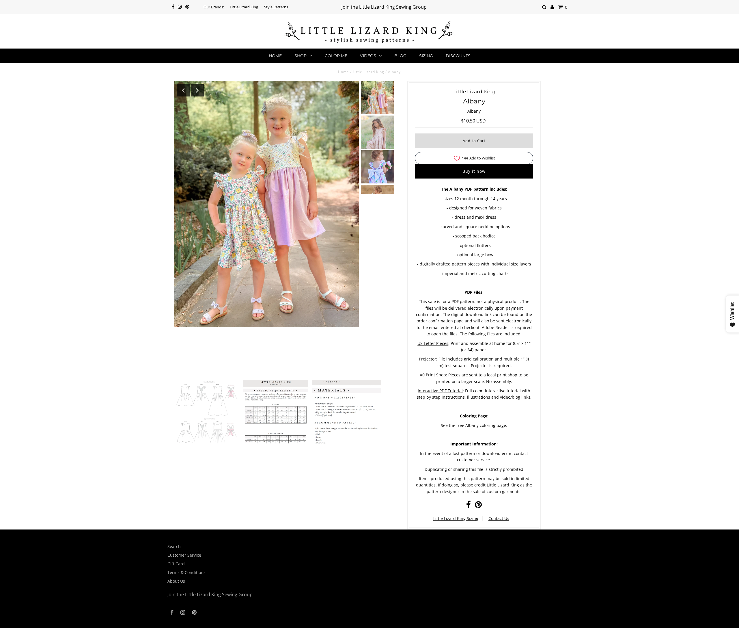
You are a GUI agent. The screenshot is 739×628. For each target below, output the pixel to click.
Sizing (426, 55)
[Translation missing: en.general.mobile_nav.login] (552, 7)
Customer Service (184, 555)
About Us (176, 581)
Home (275, 55)
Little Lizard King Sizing (455, 518)
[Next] (197, 90)
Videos (368, 55)
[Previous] (183, 90)
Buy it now (474, 171)
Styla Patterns (276, 7)
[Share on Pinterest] (478, 506)
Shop (300, 55)
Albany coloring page (485, 425)
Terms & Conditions (186, 572)
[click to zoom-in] (206, 417)
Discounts (458, 55)
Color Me (336, 55)
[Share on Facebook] (468, 506)
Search (174, 546)
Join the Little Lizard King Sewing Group (384, 7)
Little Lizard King (244, 7)
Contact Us (498, 518)
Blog (400, 55)
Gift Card (176, 563)
